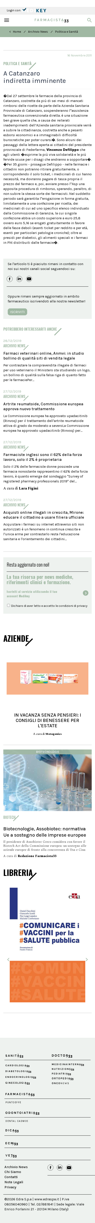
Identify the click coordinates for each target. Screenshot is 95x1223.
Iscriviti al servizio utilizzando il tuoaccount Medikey (32, 593)
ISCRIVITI (17, 312)
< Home (15, 32)
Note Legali (13, 1182)
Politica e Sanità (66, 32)
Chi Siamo (12, 1172)
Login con (14, 10)
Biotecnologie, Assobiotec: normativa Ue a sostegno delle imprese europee (44, 832)
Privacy (10, 1187)
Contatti (11, 1177)
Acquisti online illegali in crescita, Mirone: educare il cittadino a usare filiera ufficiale (43, 515)
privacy (82, 606)
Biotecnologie (47, 752)
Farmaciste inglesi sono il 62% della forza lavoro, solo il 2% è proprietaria (42, 457)
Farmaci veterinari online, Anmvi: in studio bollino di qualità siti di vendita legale (43, 356)
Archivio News (38, 32)
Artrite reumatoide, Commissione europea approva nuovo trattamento (43, 406)
